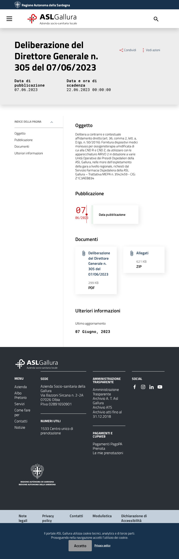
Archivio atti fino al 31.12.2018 (107, 414)
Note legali (23, 518)
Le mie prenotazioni (108, 453)
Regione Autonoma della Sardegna (46, 5)
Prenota (99, 448)
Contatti (76, 516)
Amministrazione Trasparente (106, 392)
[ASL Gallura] (17, 5)
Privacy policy (48, 518)
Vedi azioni (153, 50)
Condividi (130, 50)
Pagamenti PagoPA (107, 444)
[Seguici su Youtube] (160, 386)
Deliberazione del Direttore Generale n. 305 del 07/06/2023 (99, 263)
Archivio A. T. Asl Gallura (105, 401)
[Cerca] (156, 19)
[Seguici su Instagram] (143, 386)
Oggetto (19, 133)
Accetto (80, 545)
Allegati (142, 253)
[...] (38, 363)
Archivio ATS (102, 407)
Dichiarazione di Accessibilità (134, 518)
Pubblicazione (23, 139)
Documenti (21, 146)
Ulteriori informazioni (28, 153)
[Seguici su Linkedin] (151, 386)
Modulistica (102, 516)
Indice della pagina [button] (27, 121)
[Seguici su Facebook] (135, 386)
